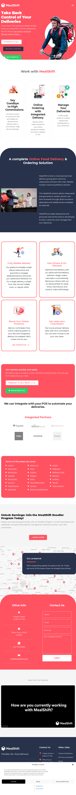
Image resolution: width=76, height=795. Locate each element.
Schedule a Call (11, 42)
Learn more (38, 537)
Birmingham (12, 472)
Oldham (33, 472)
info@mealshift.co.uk (19, 659)
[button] (73, 764)
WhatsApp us (11, 57)
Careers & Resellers (65, 753)
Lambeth (55, 479)
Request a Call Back (19, 383)
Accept (13, 781)
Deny (38, 781)
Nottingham (12, 479)
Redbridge (56, 469)
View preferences (62, 781)
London (11, 465)
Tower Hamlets (58, 486)
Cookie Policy (39, 786)
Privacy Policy (39, 788)
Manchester (12, 469)
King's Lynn (34, 465)
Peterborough (13, 486)
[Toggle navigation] (73, 5)
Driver (60, 761)
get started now (19, 345)
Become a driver (13, 49)
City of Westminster (37, 483)
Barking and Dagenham (39, 489)
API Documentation (65, 757)
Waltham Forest (58, 472)
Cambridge (12, 489)
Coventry (11, 483)
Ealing (32, 479)
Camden (33, 486)
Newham (55, 476)
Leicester (11, 476)
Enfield (55, 465)
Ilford (32, 469)
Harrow (55, 483)
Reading (33, 476)
